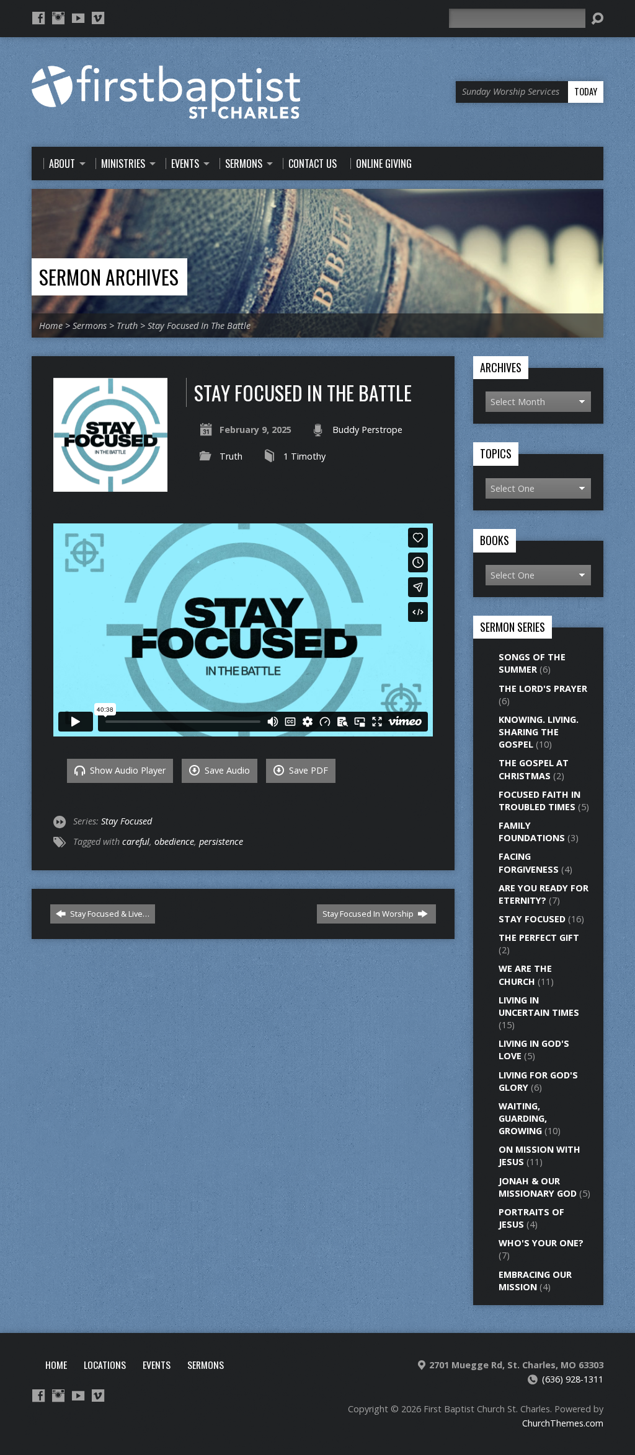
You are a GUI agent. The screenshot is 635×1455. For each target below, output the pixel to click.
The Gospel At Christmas (534, 769)
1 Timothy (304, 456)
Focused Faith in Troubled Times (539, 801)
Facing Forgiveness (529, 862)
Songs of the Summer (532, 663)
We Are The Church (525, 975)
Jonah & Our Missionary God (538, 1187)
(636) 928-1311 (572, 1379)
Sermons (90, 325)
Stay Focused (126, 821)
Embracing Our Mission (535, 1281)
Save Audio (226, 770)
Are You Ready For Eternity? (543, 894)
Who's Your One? (541, 1243)
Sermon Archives (109, 276)
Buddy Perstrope (367, 429)
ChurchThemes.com (562, 1423)
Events (157, 1364)
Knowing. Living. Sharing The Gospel (539, 732)
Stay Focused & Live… (108, 913)
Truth (127, 325)
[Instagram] (58, 18)
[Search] (597, 18)
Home (51, 325)
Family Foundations (532, 831)
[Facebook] (38, 18)
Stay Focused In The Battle (199, 325)
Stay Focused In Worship (368, 913)
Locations (105, 1364)
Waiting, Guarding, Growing (523, 1118)
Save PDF (307, 770)
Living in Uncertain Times (539, 1006)
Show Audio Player (126, 770)
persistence (221, 841)
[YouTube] (78, 18)
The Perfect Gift (539, 937)
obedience (174, 841)
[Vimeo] (98, 18)
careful (135, 841)
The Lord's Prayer (543, 688)
